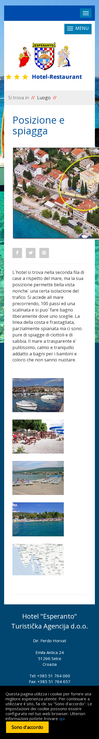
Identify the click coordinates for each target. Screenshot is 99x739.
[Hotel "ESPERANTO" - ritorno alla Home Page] (44, 61)
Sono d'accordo (27, 727)
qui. (62, 718)
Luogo (44, 98)
